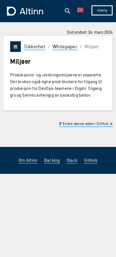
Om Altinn (28, 160)
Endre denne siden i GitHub (85, 124)
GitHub (90, 160)
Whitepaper (65, 46)
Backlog (52, 160)
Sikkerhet (34, 46)
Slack (72, 160)
